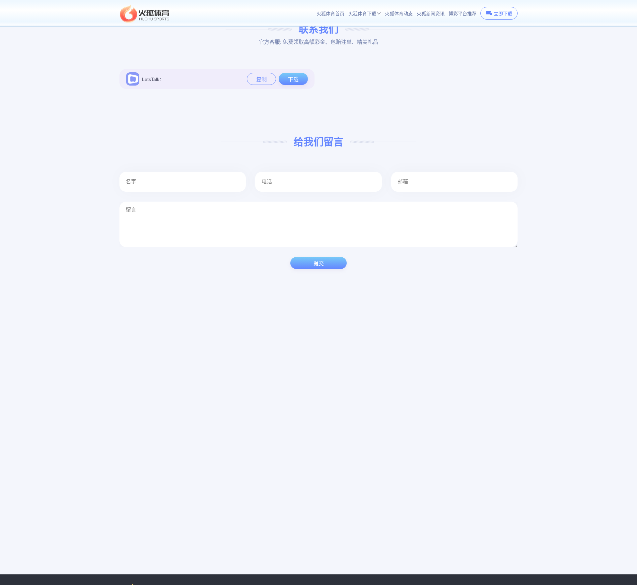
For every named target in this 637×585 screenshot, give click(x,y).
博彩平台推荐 (462, 13)
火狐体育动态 (399, 13)
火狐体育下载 (362, 13)
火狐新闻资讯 (431, 13)
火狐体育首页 (330, 13)
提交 (318, 263)
